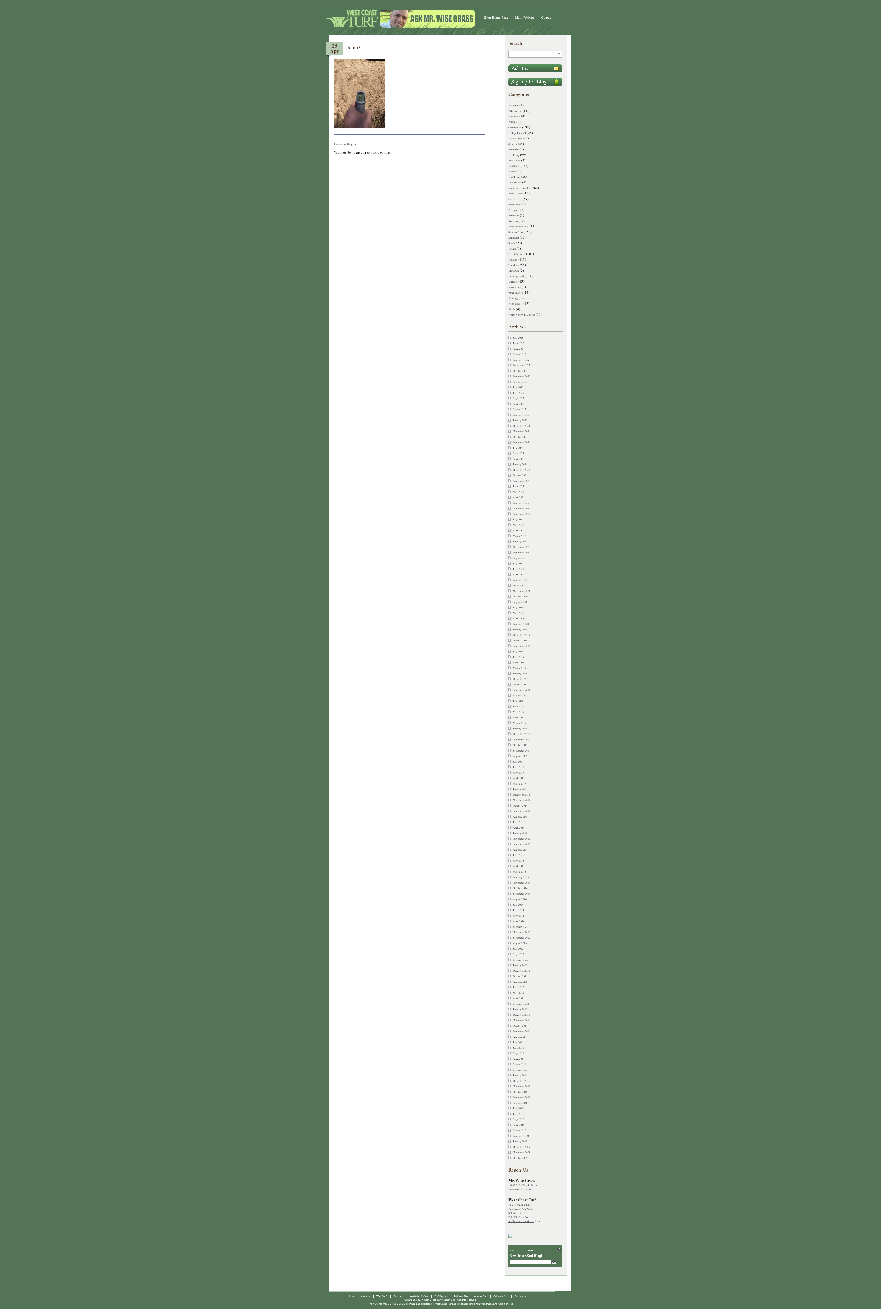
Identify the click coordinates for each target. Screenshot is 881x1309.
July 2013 (518, 948)
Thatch (512, 248)
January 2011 (520, 1075)
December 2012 (521, 970)
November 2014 (521, 882)
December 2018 (521, 679)
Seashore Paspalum (518, 226)
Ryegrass (513, 221)
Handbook (514, 166)
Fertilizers (513, 149)
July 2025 (518, 387)
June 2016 (518, 822)
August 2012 (520, 981)
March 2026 (519, 354)
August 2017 (520, 756)
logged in (359, 152)
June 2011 (518, 1047)
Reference (513, 215)
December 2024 (521, 425)
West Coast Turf (443, 1304)
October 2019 (520, 640)
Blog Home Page (496, 17)
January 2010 (520, 1141)
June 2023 (518, 486)
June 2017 (518, 767)
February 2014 (521, 926)
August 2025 (520, 381)
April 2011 (519, 1058)
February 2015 (521, 877)
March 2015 (519, 871)
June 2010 (518, 1113)
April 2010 (519, 1124)
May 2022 (518, 525)
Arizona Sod (515, 111)
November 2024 (521, 431)
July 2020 (518, 607)
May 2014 (518, 915)
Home (351, 1296)
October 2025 (520, 370)
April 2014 (519, 921)
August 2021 (520, 558)
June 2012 (518, 987)
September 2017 (521, 750)
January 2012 (520, 1009)
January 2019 (520, 673)
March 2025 (519, 409)
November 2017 (521, 739)
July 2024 (518, 447)
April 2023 (519, 497)
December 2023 (521, 469)
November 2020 (521, 591)
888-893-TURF (516, 1213)
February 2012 (521, 1003)
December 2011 (521, 1014)
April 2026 (519, 348)
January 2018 (520, 728)
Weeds (511, 309)
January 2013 (520, 965)
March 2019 (519, 668)
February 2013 (521, 959)
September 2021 (521, 552)
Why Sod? (382, 1296)
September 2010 (521, 1097)
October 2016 (520, 805)
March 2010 (519, 1130)
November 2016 (521, 800)
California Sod (500, 1296)
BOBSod (513, 122)
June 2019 (518, 657)
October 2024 (520, 436)
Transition (513, 265)
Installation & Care (418, 1296)
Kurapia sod (514, 182)
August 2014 (520, 899)
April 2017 (519, 778)
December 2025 (521, 365)
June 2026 (518, 343)
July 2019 (518, 651)
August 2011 (520, 1036)
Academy (513, 105)
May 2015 (518, 860)
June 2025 (518, 392)
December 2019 (521, 635)
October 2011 (520, 1025)
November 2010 (521, 1086)
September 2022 (521, 514)
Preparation (514, 204)
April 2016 (519, 827)
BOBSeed (513, 116)
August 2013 (520, 943)
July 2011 (518, 1042)
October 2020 (520, 596)
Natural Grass (515, 193)
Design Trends (516, 138)
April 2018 (519, 717)
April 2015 (519, 866)
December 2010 (521, 1080)
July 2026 (518, 337)
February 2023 (521, 503)
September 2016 (521, 811)
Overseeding (515, 199)
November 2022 (521, 508)
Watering (513, 298)
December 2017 (521, 734)
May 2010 (518, 1119)
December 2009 (521, 1146)
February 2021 (521, 580)
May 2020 (518, 613)
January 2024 (520, 464)
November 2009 (521, 1152)
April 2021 (519, 574)
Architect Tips (461, 1296)
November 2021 (521, 547)
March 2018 (519, 723)
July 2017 (518, 761)
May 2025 (518, 398)
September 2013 (521, 937)
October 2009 (520, 1157)
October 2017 (520, 745)
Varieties (512, 281)
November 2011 (521, 1020)
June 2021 (518, 569)
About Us (365, 1296)
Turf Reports (441, 1296)
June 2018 (518, 706)
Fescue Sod (514, 160)
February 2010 (521, 1135)
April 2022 (519, 530)
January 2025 (520, 420)
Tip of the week (516, 254)
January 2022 (520, 541)
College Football (517, 133)
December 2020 (521, 585)
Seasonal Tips (515, 232)
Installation (514, 177)
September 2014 (521, 893)
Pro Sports (513, 210)
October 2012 (520, 976)
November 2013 (521, 932)
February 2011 (521, 1069)
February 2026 (521, 359)
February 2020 (521, 624)
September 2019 (521, 646)
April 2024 (519, 458)
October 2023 (520, 475)
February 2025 (521, 414)
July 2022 (518, 519)
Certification (514, 127)
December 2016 (521, 794)
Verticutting (514, 287)
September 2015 (521, 844)
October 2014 (520, 888)
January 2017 (520, 789)
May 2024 (518, 453)
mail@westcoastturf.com (521, 1221)
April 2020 (519, 618)
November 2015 (521, 838)
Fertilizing (513, 155)
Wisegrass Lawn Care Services (496, 1304)
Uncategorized (516, 276)
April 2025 (519, 403)
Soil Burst (513, 237)
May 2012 (518, 992)
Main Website (525, 17)
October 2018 (520, 684)
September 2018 (521, 690)
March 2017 (519, 783)
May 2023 (518, 492)
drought (512, 144)
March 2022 (519, 536)
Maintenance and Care (520, 188)
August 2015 (520, 849)
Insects (512, 171)
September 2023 (521, 481)
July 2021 (518, 563)
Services (398, 1296)
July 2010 (518, 1108)
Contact (546, 17)
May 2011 (518, 1053)
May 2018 (518, 712)
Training (512, 259)
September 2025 (521, 376)
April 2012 (519, 998)
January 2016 (520, 833)
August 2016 (520, 816)
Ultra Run (513, 270)
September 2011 (521, 1031)
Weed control (515, 303)
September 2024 (521, 442)
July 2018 (518, 701)
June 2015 (518, 855)
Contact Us (520, 1296)
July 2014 (518, 904)
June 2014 (518, 910)
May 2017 (518, 772)
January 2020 (520, 629)
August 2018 (520, 695)
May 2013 (518, 954)
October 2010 (520, 1091)
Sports (511, 243)
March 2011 (519, 1064)
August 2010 (520, 1102)
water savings (515, 292)
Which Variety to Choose (521, 314)
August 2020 (520, 602)
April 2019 (519, 662)
